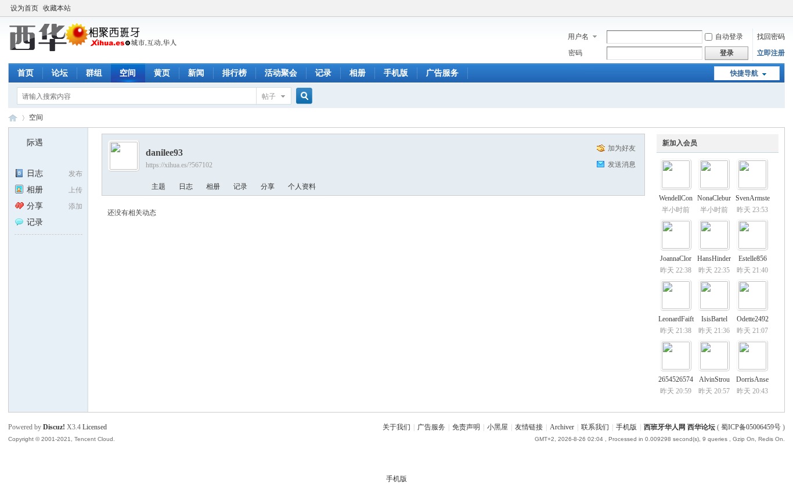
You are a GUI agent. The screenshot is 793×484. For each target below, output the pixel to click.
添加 (75, 206)
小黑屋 (497, 427)
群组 (94, 73)
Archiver (562, 427)
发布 (75, 174)
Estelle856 (752, 258)
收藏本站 (57, 8)
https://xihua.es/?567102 (179, 165)
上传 (75, 190)
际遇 (35, 142)
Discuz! (54, 427)
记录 (323, 73)
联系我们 (595, 427)
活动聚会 (281, 73)
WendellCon (676, 198)
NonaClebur (714, 198)
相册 (357, 73)
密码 (575, 53)
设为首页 (24, 8)
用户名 (578, 37)
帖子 (269, 96)
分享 (35, 206)
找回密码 (771, 37)
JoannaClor (675, 258)
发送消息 (622, 164)
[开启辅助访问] (782, 8)
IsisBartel (714, 319)
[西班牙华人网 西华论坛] (95, 49)
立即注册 (771, 53)
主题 (158, 186)
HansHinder (714, 258)
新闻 (196, 73)
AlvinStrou (714, 379)
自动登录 (729, 37)
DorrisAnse (752, 379)
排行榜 (234, 73)
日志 (35, 173)
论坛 (60, 73)
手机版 (396, 73)
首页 (25, 73)
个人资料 (302, 186)
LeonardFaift (676, 319)
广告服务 (442, 73)
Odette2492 (753, 319)
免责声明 (466, 427)
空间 (128, 73)
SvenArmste (753, 198)
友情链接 (529, 427)
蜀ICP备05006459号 (751, 427)
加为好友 (622, 148)
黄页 (162, 73)
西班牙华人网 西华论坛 (12, 117)
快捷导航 (744, 73)
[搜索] (302, 96)
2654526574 (675, 379)
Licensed (94, 427)
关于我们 (396, 427)
